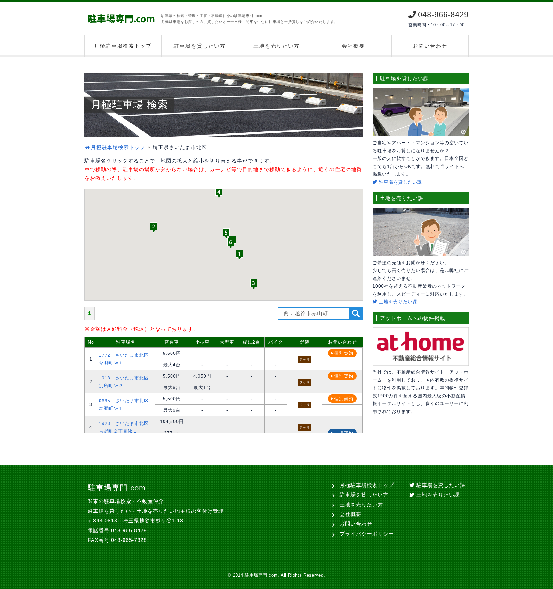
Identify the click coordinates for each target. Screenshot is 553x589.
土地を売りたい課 (397, 301)
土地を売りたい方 (276, 46)
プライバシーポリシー (367, 534)
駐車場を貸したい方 (200, 46)
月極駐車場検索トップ (123, 46)
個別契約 (343, 353)
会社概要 (353, 46)
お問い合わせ (430, 46)
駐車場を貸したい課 (399, 182)
